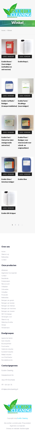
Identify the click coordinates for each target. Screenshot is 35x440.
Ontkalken (4, 286)
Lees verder (8, 56)
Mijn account (5, 284)
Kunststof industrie (7, 352)
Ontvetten (4, 292)
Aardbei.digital (24, 428)
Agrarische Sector (7, 338)
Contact (3, 260)
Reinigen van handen (7, 303)
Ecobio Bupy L (23, 61)
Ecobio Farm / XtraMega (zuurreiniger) (23, 103)
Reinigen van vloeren (8, 311)
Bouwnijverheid (6, 343)
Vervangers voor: (6, 317)
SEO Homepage (6, 314)
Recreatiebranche (6, 360)
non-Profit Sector (6, 357)
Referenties (4, 257)
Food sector (5, 346)
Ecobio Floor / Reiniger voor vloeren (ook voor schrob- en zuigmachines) (24, 142)
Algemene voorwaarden (17, 426)
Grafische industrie (7, 349)
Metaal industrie (6, 354)
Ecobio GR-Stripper (8, 213)
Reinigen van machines (8, 308)
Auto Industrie (5, 341)
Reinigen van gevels (7, 300)
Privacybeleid (26, 423)
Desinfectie (4, 278)
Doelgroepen (5, 281)
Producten (4, 295)
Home (3, 30)
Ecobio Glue (22, 179)
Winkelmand (5, 327)
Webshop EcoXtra (7, 322)
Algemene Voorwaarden (9, 273)
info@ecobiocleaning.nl (9, 389)
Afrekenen (4, 270)
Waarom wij (5, 254)
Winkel (3, 325)
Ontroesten (4, 289)
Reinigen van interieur (8, 306)
